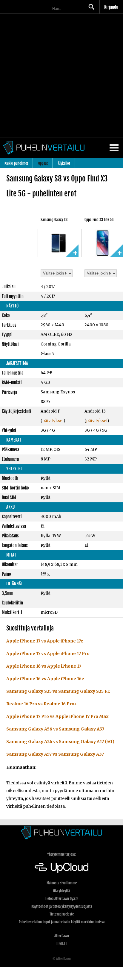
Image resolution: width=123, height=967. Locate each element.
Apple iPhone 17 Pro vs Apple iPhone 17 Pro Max (57, 716)
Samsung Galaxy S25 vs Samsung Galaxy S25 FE (58, 691)
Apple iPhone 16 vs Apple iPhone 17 (43, 666)
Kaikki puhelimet (16, 163)
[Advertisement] (61, 75)
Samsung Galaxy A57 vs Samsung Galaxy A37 (55, 754)
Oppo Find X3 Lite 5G (98, 219)
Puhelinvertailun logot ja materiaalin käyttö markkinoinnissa (61, 922)
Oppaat (43, 163)
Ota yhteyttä (61, 891)
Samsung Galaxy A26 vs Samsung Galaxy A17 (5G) (60, 741)
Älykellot (64, 163)
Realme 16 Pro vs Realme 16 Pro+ (41, 704)
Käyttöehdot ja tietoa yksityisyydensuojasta (61, 906)
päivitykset (53, 420)
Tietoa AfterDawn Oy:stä (61, 898)
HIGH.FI (61, 943)
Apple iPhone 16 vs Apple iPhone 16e (45, 678)
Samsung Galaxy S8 (54, 219)
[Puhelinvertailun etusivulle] (61, 832)
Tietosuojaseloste (62, 914)
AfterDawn (61, 935)
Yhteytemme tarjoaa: (61, 854)
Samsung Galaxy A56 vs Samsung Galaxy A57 (55, 729)
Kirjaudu (111, 7)
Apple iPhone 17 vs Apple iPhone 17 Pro (48, 653)
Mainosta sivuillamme (62, 883)
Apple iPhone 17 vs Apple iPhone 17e (44, 641)
